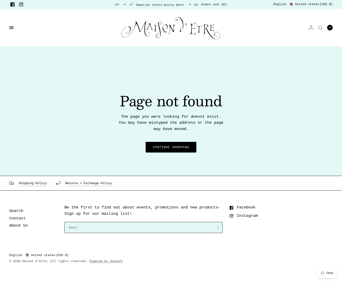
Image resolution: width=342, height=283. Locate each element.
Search (16, 211)
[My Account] (311, 27)
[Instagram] (21, 4)
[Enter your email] (218, 227)
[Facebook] (12, 4)
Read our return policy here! (158, 5)
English (279, 4)
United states (314, 4)
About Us (18, 225)
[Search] (320, 27)
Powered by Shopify (106, 261)
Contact (17, 218)
